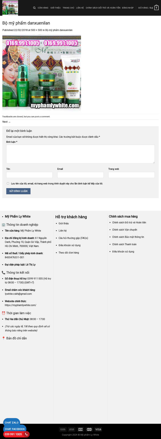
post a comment (42, 116)
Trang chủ (68, 8)
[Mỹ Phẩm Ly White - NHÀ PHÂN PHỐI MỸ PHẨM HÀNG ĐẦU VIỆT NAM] (15, 8)
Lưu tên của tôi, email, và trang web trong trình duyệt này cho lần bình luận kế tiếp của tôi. (57, 183)
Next (6, 121)
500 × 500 (36, 30)
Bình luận (11, 142)
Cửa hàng (43, 8)
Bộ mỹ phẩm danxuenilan (58, 30)
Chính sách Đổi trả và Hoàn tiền (103, 8)
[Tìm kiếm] (34, 8)
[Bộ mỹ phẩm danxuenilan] (41, 72)
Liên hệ (80, 8)
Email (60, 169)
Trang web (113, 169)
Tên (8, 169)
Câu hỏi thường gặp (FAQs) (73, 238)
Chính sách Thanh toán (124, 244)
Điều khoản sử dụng (69, 245)
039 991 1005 (13, 434)
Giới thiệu (55, 8)
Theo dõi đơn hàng (69, 252)
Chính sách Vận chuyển (124, 229)
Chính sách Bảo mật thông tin (128, 236)
